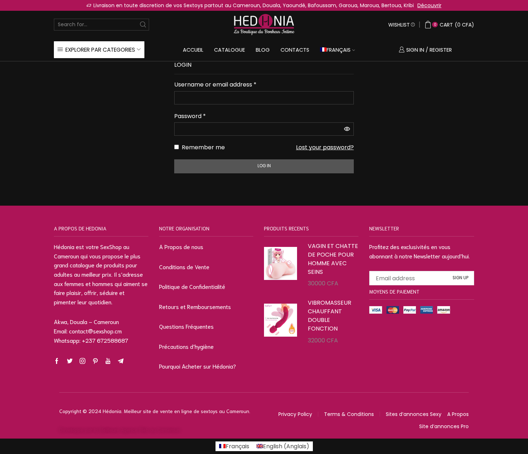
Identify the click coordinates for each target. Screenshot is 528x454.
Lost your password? (325, 147)
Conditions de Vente (184, 266)
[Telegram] (121, 361)
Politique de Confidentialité (192, 286)
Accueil (193, 49)
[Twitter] (70, 361)
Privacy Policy (295, 414)
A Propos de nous (181, 246)
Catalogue (229, 49)
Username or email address (215, 84)
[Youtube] (108, 361)
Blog (263, 49)
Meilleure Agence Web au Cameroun (139, 429)
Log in (264, 166)
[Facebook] (57, 361)
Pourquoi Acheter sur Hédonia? (197, 366)
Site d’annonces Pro (444, 426)
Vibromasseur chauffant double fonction (329, 316)
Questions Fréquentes (186, 326)
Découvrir (429, 5)
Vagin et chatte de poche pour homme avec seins (333, 259)
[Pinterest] (95, 361)
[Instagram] (82, 361)
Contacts (295, 49)
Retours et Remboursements (195, 306)
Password (190, 116)
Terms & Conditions (349, 414)
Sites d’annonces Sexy (413, 414)
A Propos (458, 414)
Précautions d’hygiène (186, 346)
